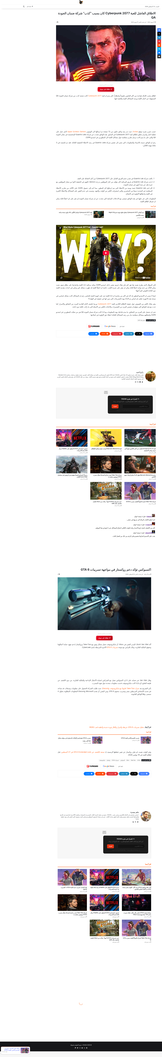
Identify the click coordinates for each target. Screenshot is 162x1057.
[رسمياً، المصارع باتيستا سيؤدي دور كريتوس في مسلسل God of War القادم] (71, 464)
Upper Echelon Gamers (76, 132)
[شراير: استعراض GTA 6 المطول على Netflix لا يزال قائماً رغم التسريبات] (71, 438)
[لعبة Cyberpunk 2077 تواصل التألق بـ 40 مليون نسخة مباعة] (99, 214)
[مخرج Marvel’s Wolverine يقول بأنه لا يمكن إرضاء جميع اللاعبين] (140, 464)
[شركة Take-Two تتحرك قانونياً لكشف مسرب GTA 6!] (140, 491)
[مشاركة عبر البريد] (159, 56)
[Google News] (110, 326)
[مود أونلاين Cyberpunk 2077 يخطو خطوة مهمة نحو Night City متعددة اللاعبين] (150, 214)
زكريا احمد (139, 372)
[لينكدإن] (159, 37)
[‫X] (138, 382)
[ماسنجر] (159, 53)
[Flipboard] (94, 326)
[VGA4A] (81, 2)
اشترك (115, 406)
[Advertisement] (106, 115)
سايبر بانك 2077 (141, 320)
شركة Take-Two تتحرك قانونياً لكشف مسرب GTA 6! (141, 501)
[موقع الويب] (142, 382)
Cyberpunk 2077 (94, 96)
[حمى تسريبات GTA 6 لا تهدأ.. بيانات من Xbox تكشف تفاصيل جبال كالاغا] (106, 491)
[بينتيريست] (159, 41)
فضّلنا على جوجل (105, 89)
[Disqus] (106, 536)
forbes (135, 132)
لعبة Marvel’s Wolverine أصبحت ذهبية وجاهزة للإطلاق (106, 448)
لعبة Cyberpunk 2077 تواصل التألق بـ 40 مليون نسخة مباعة (75, 212)
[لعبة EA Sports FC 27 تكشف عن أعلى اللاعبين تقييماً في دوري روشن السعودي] (140, 438)
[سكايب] (159, 49)
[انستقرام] (135, 382)
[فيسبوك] (140, 382)
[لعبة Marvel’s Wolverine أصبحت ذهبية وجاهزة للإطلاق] (106, 438)
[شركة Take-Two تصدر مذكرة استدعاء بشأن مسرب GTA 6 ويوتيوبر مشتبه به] (106, 464)
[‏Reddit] (159, 45)
